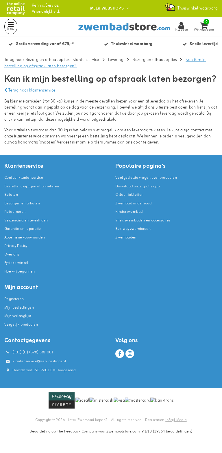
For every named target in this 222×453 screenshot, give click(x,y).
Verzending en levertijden (26, 220)
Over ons (11, 254)
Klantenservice (86, 60)
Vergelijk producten (21, 325)
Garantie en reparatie (22, 229)
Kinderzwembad (129, 212)
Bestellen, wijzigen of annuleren (31, 186)
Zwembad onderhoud (133, 203)
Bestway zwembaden (133, 229)
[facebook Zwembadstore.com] (119, 353)
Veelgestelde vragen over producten (146, 178)
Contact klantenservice (23, 178)
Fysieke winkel (16, 263)
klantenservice (27, 136)
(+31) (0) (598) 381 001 (32, 352)
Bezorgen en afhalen (22, 203)
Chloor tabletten (129, 195)
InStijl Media (175, 420)
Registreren (14, 299)
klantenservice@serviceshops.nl (39, 361)
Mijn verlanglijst (17, 316)
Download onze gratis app (137, 186)
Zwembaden (125, 237)
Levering (115, 60)
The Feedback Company (77, 431)
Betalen (11, 195)
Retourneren (15, 212)
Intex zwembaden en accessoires (143, 220)
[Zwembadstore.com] (15, 8)
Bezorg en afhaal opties (154, 60)
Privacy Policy (15, 246)
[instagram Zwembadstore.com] (129, 353)
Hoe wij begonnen (19, 272)
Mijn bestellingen (19, 308)
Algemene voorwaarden (24, 237)
